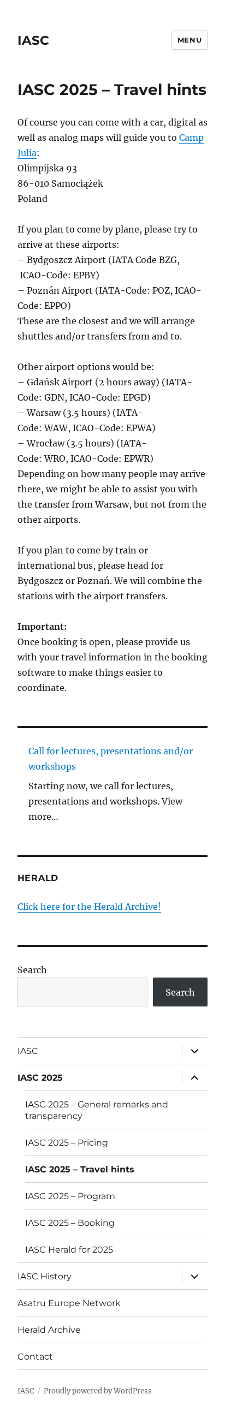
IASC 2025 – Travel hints (79, 1169)
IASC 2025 (40, 1078)
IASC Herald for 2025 (69, 1249)
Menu (189, 39)
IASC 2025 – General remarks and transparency (96, 1110)
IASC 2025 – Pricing (66, 1142)
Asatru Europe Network (69, 1303)
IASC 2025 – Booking (70, 1223)
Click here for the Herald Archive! (89, 906)
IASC (33, 40)
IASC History (44, 1276)
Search (32, 969)
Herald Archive (49, 1330)
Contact (35, 1356)
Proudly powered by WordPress (98, 1391)
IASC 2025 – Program (70, 1196)
